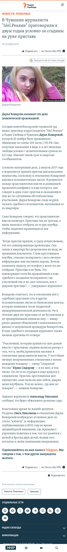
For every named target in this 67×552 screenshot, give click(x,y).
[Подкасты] (58, 511)
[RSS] (50, 511)
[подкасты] (26, 548)
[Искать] (56, 548)
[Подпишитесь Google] (5, 511)
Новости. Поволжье (16, 14)
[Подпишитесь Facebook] (12, 511)
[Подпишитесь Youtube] (28, 511)
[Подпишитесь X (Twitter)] (20, 511)
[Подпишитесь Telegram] (35, 511)
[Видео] (41, 548)
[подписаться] (5, 518)
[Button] (29, 51)
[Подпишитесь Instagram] (43, 511)
